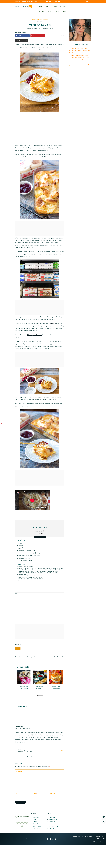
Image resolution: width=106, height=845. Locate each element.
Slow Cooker (37, 826)
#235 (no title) (27, 838)
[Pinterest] (56, 1)
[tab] (37, 695)
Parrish (30, 28)
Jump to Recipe (22, 40)
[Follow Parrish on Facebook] (16, 648)
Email (35, 793)
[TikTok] (53, 1)
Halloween (52, 821)
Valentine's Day (53, 826)
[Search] (88, 64)
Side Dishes (36, 828)
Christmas (52, 817)
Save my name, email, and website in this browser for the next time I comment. (38, 798)
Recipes (55, 6)
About (22, 839)
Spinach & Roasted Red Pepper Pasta (26, 655)
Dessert (65, 11)
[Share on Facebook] (1, 421)
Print (39, 536)
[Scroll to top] (103, 824)
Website (52, 793)
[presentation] (23, 677)
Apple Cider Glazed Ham (57, 655)
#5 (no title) (8, 838)
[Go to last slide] (19, 682)
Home (40, 6)
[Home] (31, 19)
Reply (61, 727)
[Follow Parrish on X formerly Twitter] (19, 648)
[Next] (61, 682)
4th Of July (15, 839)
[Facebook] (47, 1)
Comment (19, 771)
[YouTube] (59, 1)
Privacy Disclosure (99, 842)
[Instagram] (50, 1)
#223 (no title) (17, 838)
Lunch (49, 11)
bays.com (53, 323)
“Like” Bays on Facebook (34, 335)
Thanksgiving (53, 819)
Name (18, 793)
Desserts (35, 824)
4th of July (52, 828)
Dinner (57, 11)
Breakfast (41, 11)
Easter (50, 824)
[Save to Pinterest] (1, 423)
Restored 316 (101, 838)
